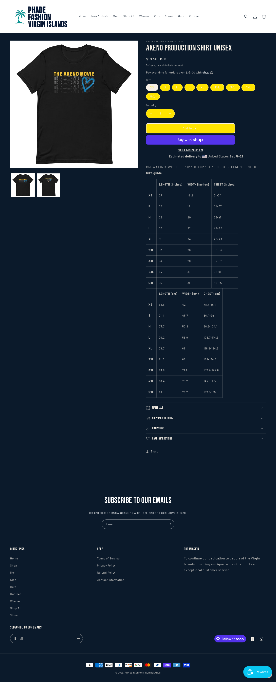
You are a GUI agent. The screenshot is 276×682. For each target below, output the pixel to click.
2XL (217, 87)
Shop (13, 565)
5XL (153, 96)
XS (152, 87)
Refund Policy (106, 572)
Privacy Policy (106, 565)
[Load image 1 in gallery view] (23, 185)
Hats (13, 587)
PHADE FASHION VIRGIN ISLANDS (143, 672)
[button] (246, 16)
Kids (13, 579)
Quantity (151, 105)
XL (202, 87)
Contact (15, 594)
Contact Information (110, 579)
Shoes (14, 615)
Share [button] (154, 451)
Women (15, 601)
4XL (248, 87)
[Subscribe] (169, 524)
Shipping (151, 65)
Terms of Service (108, 558)
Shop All (15, 608)
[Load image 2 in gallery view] (48, 185)
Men (13, 572)
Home (14, 558)
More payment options (190, 149)
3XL (233, 87)
